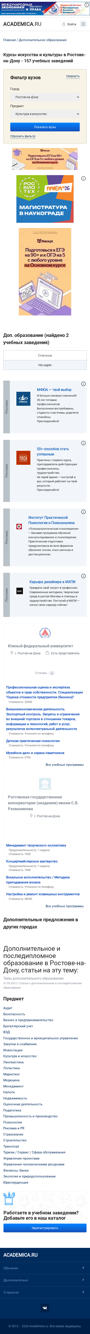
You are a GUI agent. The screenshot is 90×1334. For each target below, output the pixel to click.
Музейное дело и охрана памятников (35, 753)
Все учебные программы (65, 765)
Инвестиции (12, 1050)
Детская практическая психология (33, 741)
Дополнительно (15, 1280)
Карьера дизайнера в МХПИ (52, 582)
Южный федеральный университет (40, 646)
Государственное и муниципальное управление (40, 1038)
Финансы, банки (16, 1170)
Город (14, 89)
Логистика (11, 1068)
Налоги (9, 1092)
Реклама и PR (13, 1128)
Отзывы (44, 673)
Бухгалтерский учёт (18, 1026)
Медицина (11, 1080)
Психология (12, 1122)
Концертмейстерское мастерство (32, 861)
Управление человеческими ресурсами (33, 1164)
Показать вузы (45, 127)
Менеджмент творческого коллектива (36, 845)
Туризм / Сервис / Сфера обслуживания (34, 1152)
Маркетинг (11, 1074)
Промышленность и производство (30, 1116)
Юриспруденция (15, 1182)
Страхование (13, 1134)
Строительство (15, 1140)
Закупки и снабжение (20, 1044)
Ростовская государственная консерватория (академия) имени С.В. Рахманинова (43, 803)
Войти (72, 24)
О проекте (11, 1292)
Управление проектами (21, 1158)
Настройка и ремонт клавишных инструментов (43, 894)
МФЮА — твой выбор (54, 390)
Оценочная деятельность (22, 1104)
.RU (22, 24)
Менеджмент (13, 1086)
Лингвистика (13, 1062)
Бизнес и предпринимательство (28, 1020)
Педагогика (12, 1110)
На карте (45, 365)
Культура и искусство (20, 1056)
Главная (9, 40)
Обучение (10, 1268)
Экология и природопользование (29, 1176)
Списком (45, 355)
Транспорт (11, 1146)
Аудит (7, 1008)
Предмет (17, 106)
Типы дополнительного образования (33, 978)
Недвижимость (15, 1098)
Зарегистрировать (45, 1228)
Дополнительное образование (43, 40)
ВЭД (6, 1032)
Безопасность (14, 1014)
